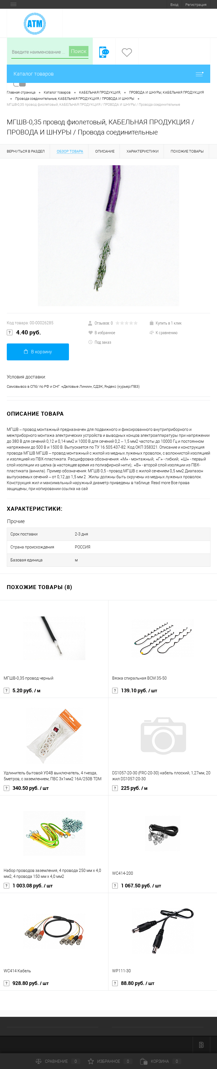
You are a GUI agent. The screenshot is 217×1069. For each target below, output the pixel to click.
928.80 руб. (30, 983)
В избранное (105, 332)
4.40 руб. (28, 332)
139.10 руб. (139, 690)
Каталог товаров (34, 74)
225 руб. (134, 788)
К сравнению (166, 332)
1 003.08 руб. (32, 886)
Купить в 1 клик (169, 323)
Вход (174, 5)
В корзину (41, 351)
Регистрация (196, 5)
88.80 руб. (137, 983)
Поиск (78, 51)
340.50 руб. (30, 788)
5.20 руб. (26, 690)
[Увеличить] (108, 235)
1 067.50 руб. (141, 886)
